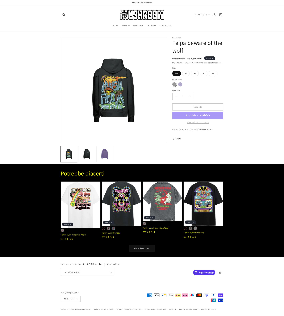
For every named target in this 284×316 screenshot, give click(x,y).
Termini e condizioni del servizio (129, 309)
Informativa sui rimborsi (103, 309)
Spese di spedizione (194, 63)
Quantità (176, 90)
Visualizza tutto (142, 248)
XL (214, 74)
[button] (64, 15)
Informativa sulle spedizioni (156, 309)
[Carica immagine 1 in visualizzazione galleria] (69, 154)
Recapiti (172, 309)
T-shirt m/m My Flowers (194, 233)
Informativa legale (208, 309)
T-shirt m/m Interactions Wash (156, 228)
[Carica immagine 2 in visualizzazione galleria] (87, 154)
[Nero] (174, 84)
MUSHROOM (71, 309)
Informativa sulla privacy (189, 309)
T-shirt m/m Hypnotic (111, 233)
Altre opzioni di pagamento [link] (198, 122)
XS (178, 74)
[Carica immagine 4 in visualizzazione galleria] (104, 154)
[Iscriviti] (110, 272)
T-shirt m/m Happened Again (73, 235)
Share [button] (178, 138)
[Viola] (180, 84)
